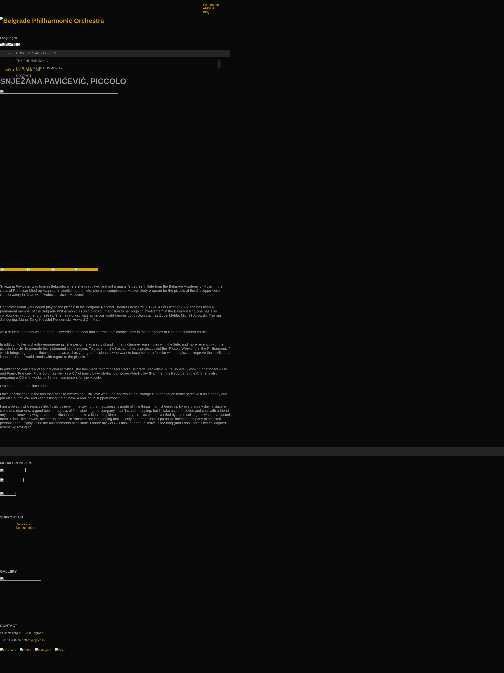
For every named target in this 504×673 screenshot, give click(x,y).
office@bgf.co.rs (34, 640)
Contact (24, 75)
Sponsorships (25, 527)
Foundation (211, 5)
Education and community (39, 68)
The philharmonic (32, 60)
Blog (206, 12)
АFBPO (208, 8)
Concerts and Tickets (36, 53)
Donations (23, 524)
